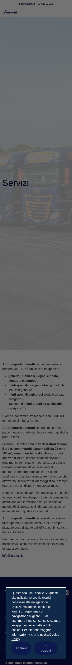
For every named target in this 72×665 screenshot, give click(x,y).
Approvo (21, 648)
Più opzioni (46, 648)
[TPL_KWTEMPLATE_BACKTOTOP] (65, 658)
